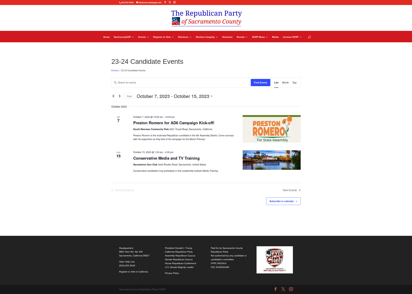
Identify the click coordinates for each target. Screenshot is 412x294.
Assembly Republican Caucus (180, 255)
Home (106, 37)
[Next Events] (120, 96)
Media (275, 37)
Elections (183, 37)
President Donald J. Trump (178, 248)
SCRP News (258, 37)
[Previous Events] (113, 96)
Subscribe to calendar (282, 201)
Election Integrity (205, 37)
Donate (241, 37)
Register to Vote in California (133, 271)
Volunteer (227, 37)
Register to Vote (162, 37)
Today (129, 96)
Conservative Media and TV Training (166, 158)
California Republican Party (179, 251)
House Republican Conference (180, 263)
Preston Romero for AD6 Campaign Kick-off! (173, 122)
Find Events (260, 82)
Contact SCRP (290, 37)
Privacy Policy (172, 273)
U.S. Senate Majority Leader (179, 267)
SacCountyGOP (122, 37)
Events (142, 37)
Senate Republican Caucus (179, 259)
